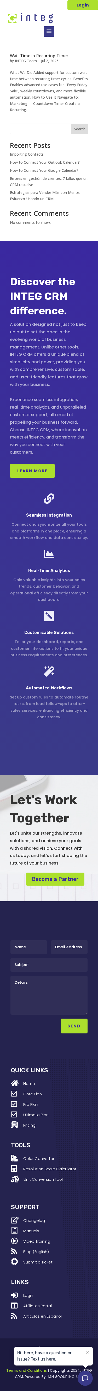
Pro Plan (30, 1104)
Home (29, 1083)
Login (83, 5)
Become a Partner (55, 879)
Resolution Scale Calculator (49, 1169)
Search (79, 128)
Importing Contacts (27, 154)
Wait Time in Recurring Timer (39, 56)
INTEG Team (26, 60)
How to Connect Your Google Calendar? (44, 170)
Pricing (29, 1125)
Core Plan (32, 1094)
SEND (74, 1026)
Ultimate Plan (36, 1114)
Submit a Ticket (38, 1262)
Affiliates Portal (37, 1306)
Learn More (32, 471)
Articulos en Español (42, 1316)
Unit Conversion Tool (43, 1179)
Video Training (36, 1241)
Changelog (34, 1220)
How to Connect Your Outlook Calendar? (45, 162)
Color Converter (38, 1158)
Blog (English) (36, 1251)
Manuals (31, 1231)
